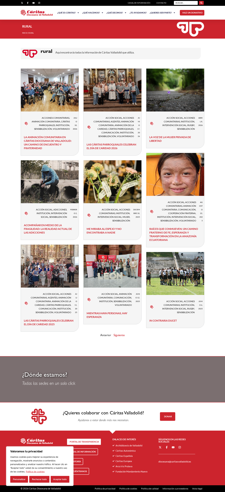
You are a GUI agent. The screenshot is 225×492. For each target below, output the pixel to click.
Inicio (24, 33)
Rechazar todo (39, 479)
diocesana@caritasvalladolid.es (174, 461)
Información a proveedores (175, 488)
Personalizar (19, 479)
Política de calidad (150, 488)
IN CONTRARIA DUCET (163, 320)
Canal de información (139, 3)
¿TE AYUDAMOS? (138, 12)
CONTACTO (161, 3)
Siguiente (119, 335)
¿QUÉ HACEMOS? (91, 12)
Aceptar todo (60, 479)
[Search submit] (201, 3)
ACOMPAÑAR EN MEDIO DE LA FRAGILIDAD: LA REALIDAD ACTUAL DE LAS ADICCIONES (48, 229)
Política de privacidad (105, 488)
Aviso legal (197, 488)
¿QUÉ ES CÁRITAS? (66, 12)
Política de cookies (35, 471)
